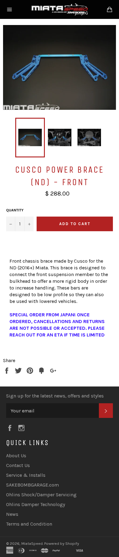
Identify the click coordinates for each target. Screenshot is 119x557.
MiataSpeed (32, 543)
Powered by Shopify (61, 543)
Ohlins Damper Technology (35, 504)
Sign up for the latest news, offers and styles (55, 396)
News (12, 514)
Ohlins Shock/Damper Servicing (41, 495)
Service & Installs (25, 475)
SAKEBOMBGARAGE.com (32, 485)
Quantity (14, 210)
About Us (16, 455)
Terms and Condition (29, 524)
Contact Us (18, 465)
